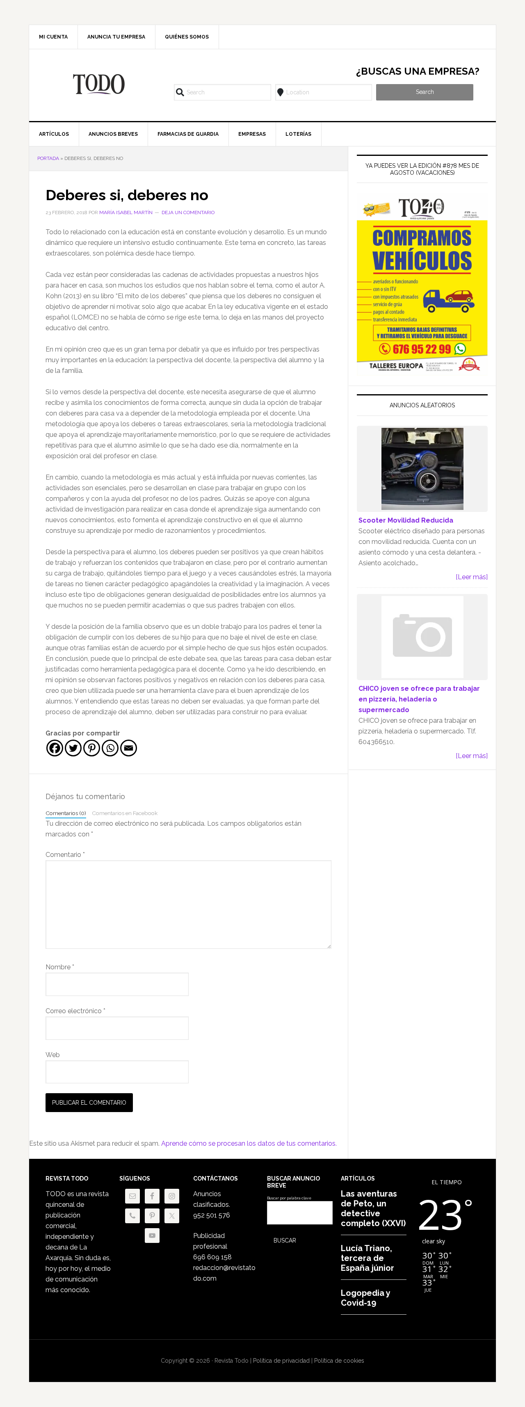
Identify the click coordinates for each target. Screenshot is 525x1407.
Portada (48, 158)
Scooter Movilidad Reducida (405, 520)
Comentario (65, 855)
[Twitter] (73, 748)
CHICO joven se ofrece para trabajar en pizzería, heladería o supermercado (419, 699)
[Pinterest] (91, 748)
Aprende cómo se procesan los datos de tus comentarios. (249, 1143)
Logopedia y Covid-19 (365, 1298)
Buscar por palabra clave (289, 1198)
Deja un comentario (188, 212)
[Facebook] (54, 748)
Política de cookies (339, 1360)
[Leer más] (472, 577)
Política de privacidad (281, 1360)
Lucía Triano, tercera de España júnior (367, 1258)
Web (53, 1055)
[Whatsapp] (110, 748)
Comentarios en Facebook (125, 813)
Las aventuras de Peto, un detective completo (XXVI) (373, 1208)
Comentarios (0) (66, 813)
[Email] (128, 748)
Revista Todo (99, 84)
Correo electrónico (75, 1011)
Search (425, 92)
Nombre (60, 967)
